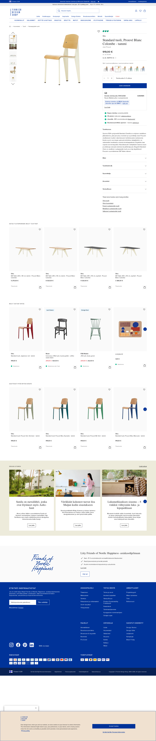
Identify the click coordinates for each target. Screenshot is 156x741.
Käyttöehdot (58, 671)
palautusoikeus (126, 116)
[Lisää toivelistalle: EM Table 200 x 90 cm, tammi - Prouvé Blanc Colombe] (40, 229)
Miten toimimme (131, 595)
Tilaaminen (84, 592)
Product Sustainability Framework (110, 602)
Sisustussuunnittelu (89, 16)
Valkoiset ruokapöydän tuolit (112, 211)
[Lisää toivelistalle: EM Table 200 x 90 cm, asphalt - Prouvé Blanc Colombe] (144, 229)
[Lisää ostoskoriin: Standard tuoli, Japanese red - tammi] (40, 367)
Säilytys (67, 20)
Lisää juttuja (143, 466)
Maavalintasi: (13, 608)
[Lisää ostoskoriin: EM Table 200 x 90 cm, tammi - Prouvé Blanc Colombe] (40, 287)
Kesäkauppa (46, 16)
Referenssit (130, 601)
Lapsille (138, 20)
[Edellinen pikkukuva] (13, 33)
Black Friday (130, 640)
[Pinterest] (25, 645)
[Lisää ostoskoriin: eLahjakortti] (145, 365)
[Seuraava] (145, 501)
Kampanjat (56, 16)
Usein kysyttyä (86, 605)
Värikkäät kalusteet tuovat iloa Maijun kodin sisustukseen (78, 503)
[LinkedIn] (32, 645)
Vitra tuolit (106, 201)
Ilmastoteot (107, 606)
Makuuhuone (86, 20)
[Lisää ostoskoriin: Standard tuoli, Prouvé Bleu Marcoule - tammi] (145, 447)
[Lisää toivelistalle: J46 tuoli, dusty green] (109, 309)
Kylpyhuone (98, 20)
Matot (75, 20)
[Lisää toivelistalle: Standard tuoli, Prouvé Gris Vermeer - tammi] (40, 389)
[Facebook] (18, 645)
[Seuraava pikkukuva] (13, 83)
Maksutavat (84, 595)
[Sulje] (36, 708)
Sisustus (57, 20)
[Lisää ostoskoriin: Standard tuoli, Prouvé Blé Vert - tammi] (110, 447)
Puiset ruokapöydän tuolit (111, 206)
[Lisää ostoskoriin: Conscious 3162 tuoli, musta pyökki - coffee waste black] (75, 367)
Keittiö (105, 640)
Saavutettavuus (96, 671)
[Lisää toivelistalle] (98, 31)
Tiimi (127, 598)
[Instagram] (11, 645)
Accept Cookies (114, 726)
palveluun (136, 123)
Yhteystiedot (85, 608)
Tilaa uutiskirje (43, 602)
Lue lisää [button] (107, 107)
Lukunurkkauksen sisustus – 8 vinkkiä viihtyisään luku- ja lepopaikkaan (124, 504)
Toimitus (83, 598)
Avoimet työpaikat (109, 595)
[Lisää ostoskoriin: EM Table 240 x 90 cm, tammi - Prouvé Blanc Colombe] (75, 287)
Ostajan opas (107, 615)
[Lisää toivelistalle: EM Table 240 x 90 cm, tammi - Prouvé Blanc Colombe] (74, 229)
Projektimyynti (131, 592)
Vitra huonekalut (108, 203)
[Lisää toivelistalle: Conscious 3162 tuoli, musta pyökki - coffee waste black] (74, 309)
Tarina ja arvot (108, 592)
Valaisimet (31, 20)
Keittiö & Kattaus (45, 20)
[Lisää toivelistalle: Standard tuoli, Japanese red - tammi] (40, 309)
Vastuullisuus (107, 598)
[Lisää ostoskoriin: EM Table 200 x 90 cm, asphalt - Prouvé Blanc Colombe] (145, 287)
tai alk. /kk (108, 58)
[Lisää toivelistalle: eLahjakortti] (144, 309)
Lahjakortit (129, 633)
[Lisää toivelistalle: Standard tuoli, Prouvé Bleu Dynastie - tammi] (74, 389)
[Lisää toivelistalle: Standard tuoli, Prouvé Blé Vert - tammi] (109, 389)
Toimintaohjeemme (109, 609)
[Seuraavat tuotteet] (145, 329)
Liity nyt (125, 103)
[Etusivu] (10, 26)
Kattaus (105, 643)
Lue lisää (83, 568)
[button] (136, 11)
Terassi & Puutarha (113, 20)
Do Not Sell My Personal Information (41, 671)
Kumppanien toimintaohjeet (112, 612)
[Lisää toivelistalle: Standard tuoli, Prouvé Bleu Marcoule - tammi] (144, 389)
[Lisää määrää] (111, 78)
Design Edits (130, 630)
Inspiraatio (65, 16)
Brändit (100, 16)
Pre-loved (84, 640)
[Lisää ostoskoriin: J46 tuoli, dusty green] (110, 367)
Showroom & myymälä (88, 633)
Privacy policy (25, 731)
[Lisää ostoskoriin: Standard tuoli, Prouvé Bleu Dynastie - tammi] (75, 447)
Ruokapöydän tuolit (34, 26)
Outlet (117, 16)
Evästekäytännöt (83, 671)
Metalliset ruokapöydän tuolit (112, 209)
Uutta (38, 16)
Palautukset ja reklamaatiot (90, 601)
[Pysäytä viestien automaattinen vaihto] (98, 1)
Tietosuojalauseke (70, 671)
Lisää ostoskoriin (124, 86)
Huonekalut (19, 20)
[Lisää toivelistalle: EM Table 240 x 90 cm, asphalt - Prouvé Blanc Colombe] (109, 229)
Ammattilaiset (85, 627)
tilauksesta (131, 119)
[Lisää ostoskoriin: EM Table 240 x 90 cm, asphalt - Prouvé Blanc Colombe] (110, 287)
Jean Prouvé (107, 47)
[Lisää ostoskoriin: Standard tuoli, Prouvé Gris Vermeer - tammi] (40, 447)
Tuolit (24, 26)
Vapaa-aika (128, 20)
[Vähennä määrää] (104, 78)
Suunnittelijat (109, 16)
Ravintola (84, 637)
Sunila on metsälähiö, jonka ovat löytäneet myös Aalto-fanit (31, 504)
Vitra (104, 36)
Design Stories (76, 16)
